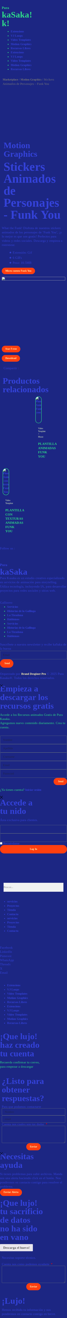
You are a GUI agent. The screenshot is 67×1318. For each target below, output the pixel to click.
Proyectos (13, 905)
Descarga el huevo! (16, 1247)
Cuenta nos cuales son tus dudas (23, 1124)
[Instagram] (1, 552)
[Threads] (5, 552)
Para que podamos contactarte (21, 1106)
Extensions (17, 31)
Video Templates (21, 39)
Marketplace (10, 79)
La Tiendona (15, 615)
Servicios (12, 606)
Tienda (11, 909)
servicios (12, 901)
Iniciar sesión (33, 789)
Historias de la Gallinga (21, 611)
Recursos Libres (21, 48)
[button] (33, 948)
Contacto (12, 914)
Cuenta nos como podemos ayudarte (26, 1264)
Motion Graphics (21, 44)
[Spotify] (9, 552)
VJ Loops (17, 35)
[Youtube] (12, 552)
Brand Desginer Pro (33, 673)
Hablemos (13, 619)
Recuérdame (10, 843)
